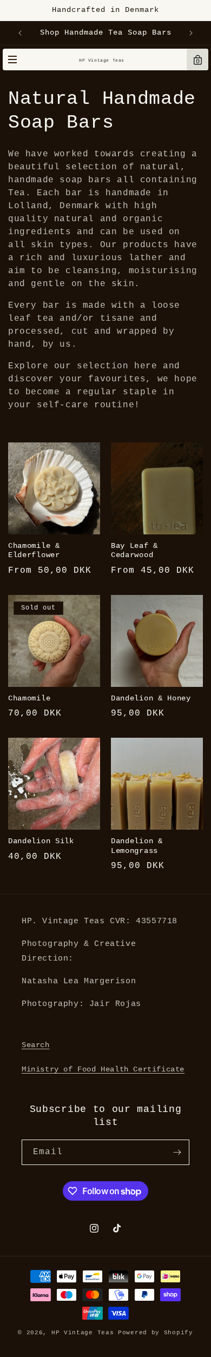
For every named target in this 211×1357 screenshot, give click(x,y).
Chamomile (29, 698)
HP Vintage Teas (101, 60)
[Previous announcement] (20, 33)
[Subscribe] (177, 1152)
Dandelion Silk (41, 841)
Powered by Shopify (155, 1332)
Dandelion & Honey (151, 698)
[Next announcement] (191, 33)
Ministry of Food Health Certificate (103, 1069)
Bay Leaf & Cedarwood (134, 550)
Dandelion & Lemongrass (137, 846)
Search (36, 1045)
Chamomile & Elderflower (34, 550)
